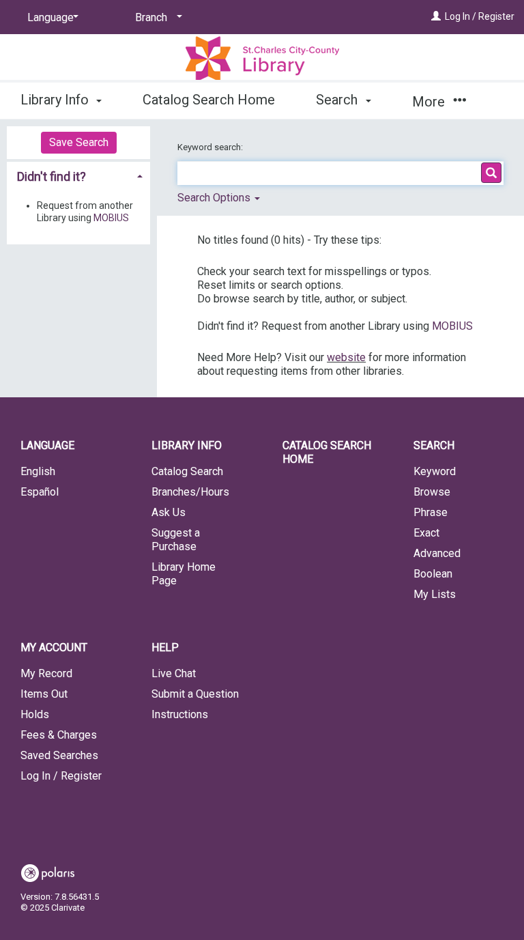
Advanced (437, 553)
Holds (34, 714)
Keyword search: (211, 147)
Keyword (434, 471)
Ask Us (168, 512)
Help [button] (165, 647)
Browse (431, 491)
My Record (46, 673)
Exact (426, 532)
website (346, 357)
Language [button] (47, 445)
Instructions (179, 714)
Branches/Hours (190, 491)
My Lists (434, 594)
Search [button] (338, 99)
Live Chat (173, 673)
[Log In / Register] (436, 16)
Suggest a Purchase (175, 539)
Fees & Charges (58, 734)
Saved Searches (59, 755)
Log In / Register (479, 16)
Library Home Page (183, 573)
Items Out (44, 693)
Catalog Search (187, 471)
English (37, 471)
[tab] (78, 175)
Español (39, 491)
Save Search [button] (78, 142)
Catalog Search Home (209, 99)
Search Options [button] (215, 197)
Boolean (432, 573)
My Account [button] (53, 647)
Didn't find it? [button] (51, 176)
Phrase (430, 512)
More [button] (430, 102)
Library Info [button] (56, 99)
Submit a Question (195, 693)
